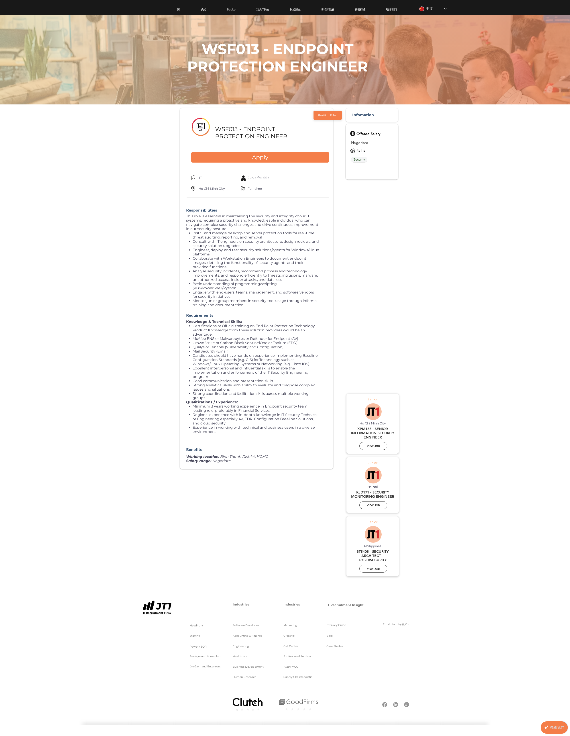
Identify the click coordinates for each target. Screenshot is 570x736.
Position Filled (327, 115)
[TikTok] (406, 704)
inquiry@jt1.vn (401, 624)
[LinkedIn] (395, 704)
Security (359, 159)
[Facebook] (384, 704)
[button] (231, 9)
